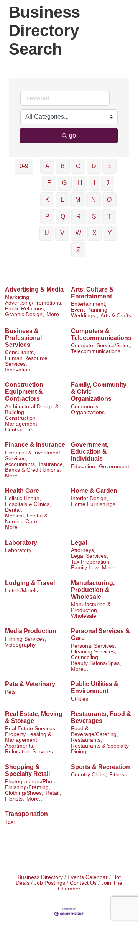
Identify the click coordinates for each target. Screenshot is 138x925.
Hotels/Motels (21, 590)
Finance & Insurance (35, 444)
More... (55, 314)
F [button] (49, 182)
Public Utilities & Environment (94, 687)
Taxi (10, 822)
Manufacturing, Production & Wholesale (93, 590)
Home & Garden (94, 490)
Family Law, (85, 567)
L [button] (62, 199)
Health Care (22, 490)
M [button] (77, 199)
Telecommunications (95, 351)
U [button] (46, 233)
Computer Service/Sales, (101, 345)
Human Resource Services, (26, 361)
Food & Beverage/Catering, (94, 731)
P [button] (47, 216)
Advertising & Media (34, 289)
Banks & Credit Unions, (33, 470)
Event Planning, (90, 310)
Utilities (79, 699)
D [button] (94, 166)
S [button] (94, 216)
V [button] (62, 233)
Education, (84, 466)
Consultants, (20, 352)
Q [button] (63, 216)
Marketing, (18, 297)
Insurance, (51, 464)
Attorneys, (83, 550)
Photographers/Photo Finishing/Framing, (31, 784)
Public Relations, (25, 309)
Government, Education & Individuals (89, 451)
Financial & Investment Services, (32, 455)
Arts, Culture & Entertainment (92, 293)
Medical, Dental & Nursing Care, (26, 518)
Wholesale (83, 616)
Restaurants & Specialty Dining (100, 748)
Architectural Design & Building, (32, 409)
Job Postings (49, 883)
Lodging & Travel (30, 583)
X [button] (94, 233)
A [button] (47, 166)
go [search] (72, 135)
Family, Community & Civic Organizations (99, 391)
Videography (20, 645)
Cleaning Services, (93, 652)
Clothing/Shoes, (24, 793)
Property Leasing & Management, (28, 737)
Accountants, (20, 464)
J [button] (107, 182)
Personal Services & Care (100, 634)
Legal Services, (89, 556)
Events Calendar (87, 877)
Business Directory (40, 877)
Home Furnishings (93, 504)
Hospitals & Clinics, (28, 504)
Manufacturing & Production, (91, 607)
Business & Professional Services (23, 338)
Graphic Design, (24, 314)
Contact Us (83, 883)
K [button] (47, 199)
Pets (10, 692)
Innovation (17, 370)
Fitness (118, 774)
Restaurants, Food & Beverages (101, 717)
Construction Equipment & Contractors (24, 391)
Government (114, 466)
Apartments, (19, 746)
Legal (79, 542)
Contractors (19, 430)
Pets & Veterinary (30, 684)
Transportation (26, 814)
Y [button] (110, 233)
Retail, (53, 793)
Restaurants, (86, 740)
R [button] (78, 216)
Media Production (30, 631)
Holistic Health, (23, 498)
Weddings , (84, 315)
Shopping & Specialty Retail (27, 770)
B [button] (63, 166)
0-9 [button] (24, 166)
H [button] (80, 182)
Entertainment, (89, 304)
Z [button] (78, 250)
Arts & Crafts (115, 315)
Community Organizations (88, 409)
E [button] (109, 166)
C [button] (78, 166)
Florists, (14, 799)
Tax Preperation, (91, 562)
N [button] (93, 199)
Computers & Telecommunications (101, 334)
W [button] (78, 233)
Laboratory (21, 542)
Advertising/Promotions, (33, 303)
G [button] (64, 182)
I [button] (94, 182)
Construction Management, (22, 421)
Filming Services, (25, 639)
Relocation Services (29, 751)
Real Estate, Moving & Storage (33, 717)
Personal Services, (93, 646)
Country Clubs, (89, 774)
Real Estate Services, (31, 728)
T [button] (109, 216)
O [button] (109, 199)
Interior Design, (89, 498)
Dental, (13, 510)
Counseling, (85, 657)
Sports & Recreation (100, 767)
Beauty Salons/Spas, (96, 663)
